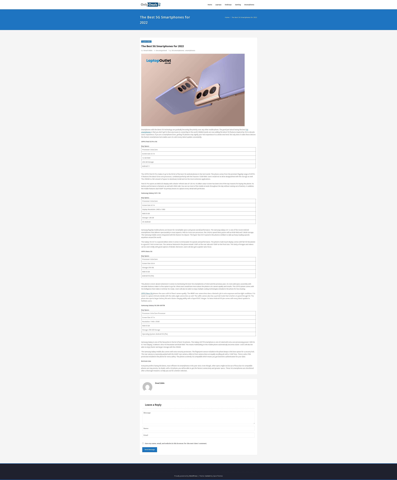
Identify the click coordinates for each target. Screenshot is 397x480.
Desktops (228, 5)
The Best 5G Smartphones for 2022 (244, 17)
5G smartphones (178, 50)
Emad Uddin (148, 50)
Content (208, 476)
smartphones (190, 50)
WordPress (193, 476)
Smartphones (249, 5)
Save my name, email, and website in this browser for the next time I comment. (176, 443)
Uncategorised (161, 50)
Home (210, 5)
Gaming (238, 5)
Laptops (218, 5)
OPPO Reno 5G (147, 293)
